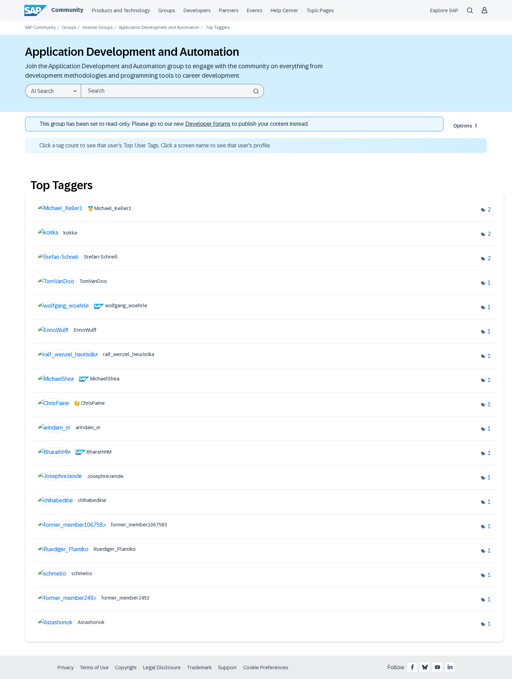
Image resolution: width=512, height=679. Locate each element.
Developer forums (208, 124)
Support (227, 667)
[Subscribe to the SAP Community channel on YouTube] (437, 667)
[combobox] (172, 91)
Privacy (65, 667)
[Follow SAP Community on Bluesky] (425, 667)
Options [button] (462, 126)
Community (67, 10)
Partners (229, 10)
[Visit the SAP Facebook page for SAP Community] (412, 667)
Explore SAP (444, 10)
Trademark (199, 667)
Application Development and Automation (159, 27)
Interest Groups (98, 27)
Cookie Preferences (265, 667)
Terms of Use (94, 667)
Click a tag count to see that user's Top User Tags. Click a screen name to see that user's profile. (155, 145)
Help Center (284, 10)
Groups (166, 10)
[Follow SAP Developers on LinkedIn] (450, 667)
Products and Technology (121, 10)
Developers (197, 10)
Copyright (126, 667)
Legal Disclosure (162, 667)
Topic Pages (320, 10)
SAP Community (40, 27)
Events (254, 10)
